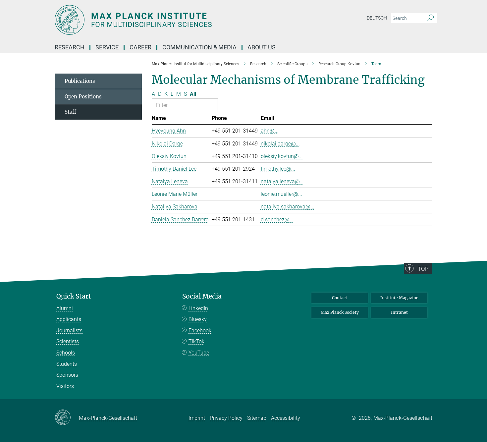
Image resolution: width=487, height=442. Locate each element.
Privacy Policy (226, 418)
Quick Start (73, 296)
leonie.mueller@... (281, 194)
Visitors (65, 386)
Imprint (197, 418)
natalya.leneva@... (282, 181)
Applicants (68, 319)
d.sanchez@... (277, 219)
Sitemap (256, 418)
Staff (70, 112)
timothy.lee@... (278, 169)
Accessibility (285, 418)
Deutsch (377, 18)
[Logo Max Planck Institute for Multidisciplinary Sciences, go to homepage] (179, 20)
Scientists (67, 341)
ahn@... (270, 131)
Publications (80, 81)
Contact (339, 297)
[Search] (430, 18)
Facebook (200, 330)
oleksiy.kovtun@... (282, 156)
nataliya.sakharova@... (287, 206)
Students (66, 364)
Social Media (202, 296)
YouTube (199, 353)
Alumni (64, 308)
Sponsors (67, 375)
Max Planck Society (340, 312)
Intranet (399, 312)
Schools (65, 353)
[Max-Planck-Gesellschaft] (67, 418)
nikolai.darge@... (280, 143)
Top (423, 268)
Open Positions (83, 96)
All (193, 94)
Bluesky (198, 319)
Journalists (69, 330)
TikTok (196, 341)
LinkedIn (198, 308)
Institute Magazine (399, 297)
